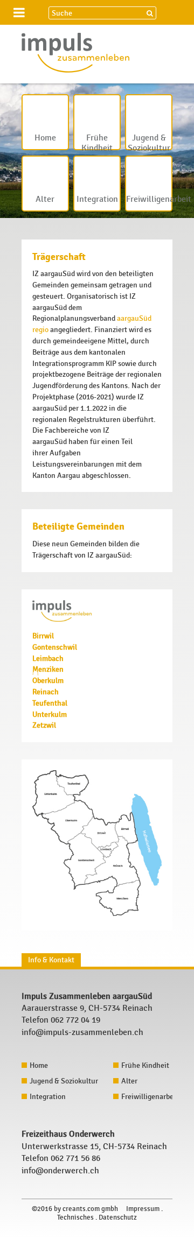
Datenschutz (118, 1217)
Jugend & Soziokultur (149, 141)
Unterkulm (49, 714)
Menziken (48, 669)
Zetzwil (44, 725)
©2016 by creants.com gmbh (75, 1209)
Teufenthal (49, 703)
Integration (97, 199)
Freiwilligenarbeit (149, 199)
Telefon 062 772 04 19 (61, 1020)
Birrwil (43, 635)
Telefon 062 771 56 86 (61, 1158)
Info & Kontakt (51, 960)
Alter (45, 199)
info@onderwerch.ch (60, 1171)
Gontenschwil (54, 647)
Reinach (45, 691)
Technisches (75, 1217)
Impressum (143, 1209)
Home (45, 138)
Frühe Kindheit (97, 141)
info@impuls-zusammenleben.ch (82, 1032)
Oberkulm (48, 680)
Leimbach (48, 658)
